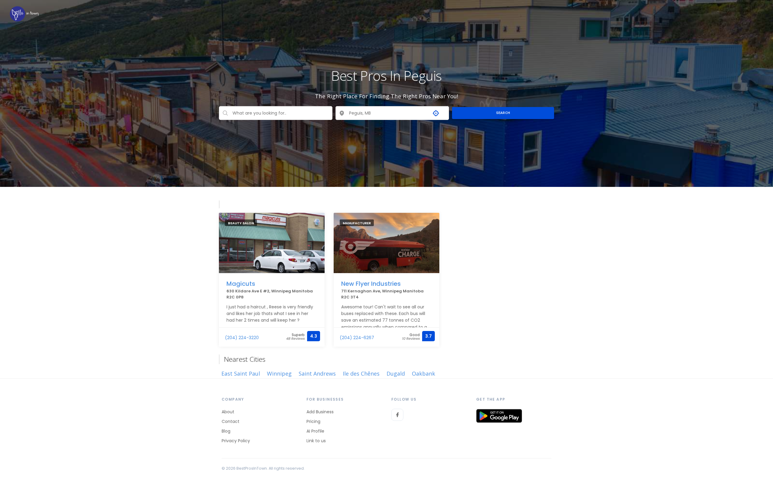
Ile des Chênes (361, 373)
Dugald (395, 373)
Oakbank (423, 373)
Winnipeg (279, 373)
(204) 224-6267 (357, 338)
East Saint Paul (240, 373)
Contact (230, 421)
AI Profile (315, 431)
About (228, 412)
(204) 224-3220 (242, 338)
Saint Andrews (317, 373)
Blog (226, 431)
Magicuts (240, 283)
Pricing (313, 421)
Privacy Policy (236, 441)
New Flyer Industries (371, 283)
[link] (24, 14)
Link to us (316, 441)
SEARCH (503, 113)
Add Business (320, 412)
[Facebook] (397, 415)
